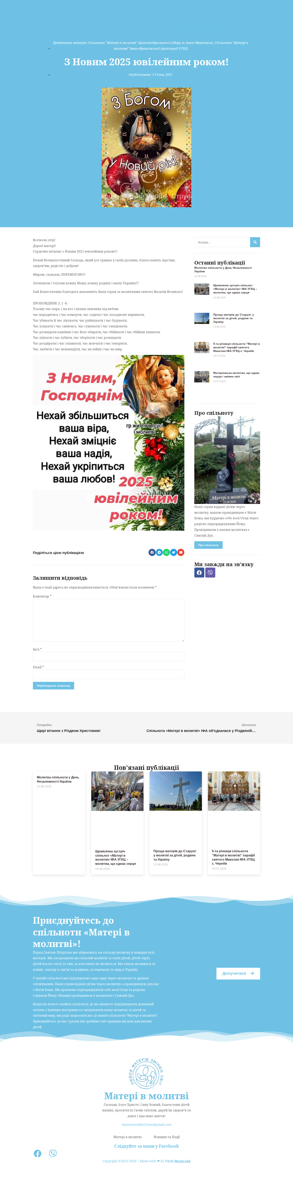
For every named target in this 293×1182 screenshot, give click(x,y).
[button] (152, 552)
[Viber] (210, 573)
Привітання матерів (69, 42)
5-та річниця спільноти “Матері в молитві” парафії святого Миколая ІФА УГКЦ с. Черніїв (236, 347)
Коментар (42, 596)
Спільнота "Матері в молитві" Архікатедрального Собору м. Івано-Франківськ (150, 42)
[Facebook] (199, 573)
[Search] (255, 242)
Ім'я (37, 649)
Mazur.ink (182, 1161)
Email (38, 667)
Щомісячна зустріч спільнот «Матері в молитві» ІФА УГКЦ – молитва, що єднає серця (235, 289)
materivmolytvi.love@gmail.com (146, 1124)
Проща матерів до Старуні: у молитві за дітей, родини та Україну (233, 318)
